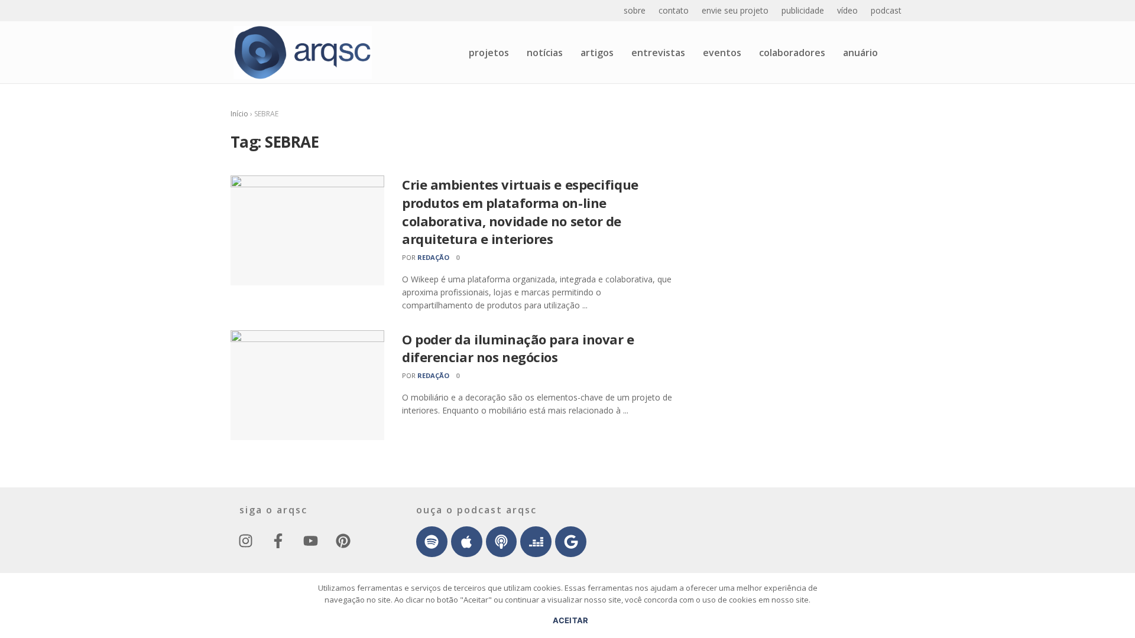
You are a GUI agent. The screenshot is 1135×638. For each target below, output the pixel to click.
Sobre (635, 10)
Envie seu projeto (735, 10)
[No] (1120, 611)
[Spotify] (431, 542)
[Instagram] (245, 541)
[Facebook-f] (278, 541)
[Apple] (466, 542)
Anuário (860, 52)
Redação (433, 257)
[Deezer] (536, 542)
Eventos (722, 52)
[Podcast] (501, 542)
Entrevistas (658, 52)
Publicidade (802, 10)
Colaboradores (792, 52)
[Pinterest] (343, 541)
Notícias (545, 52)
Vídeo (847, 10)
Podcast (886, 10)
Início (239, 114)
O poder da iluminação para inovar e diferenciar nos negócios (518, 348)
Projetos (489, 52)
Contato (674, 10)
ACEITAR (571, 620)
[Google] (570, 542)
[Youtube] (310, 541)
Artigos (597, 52)
